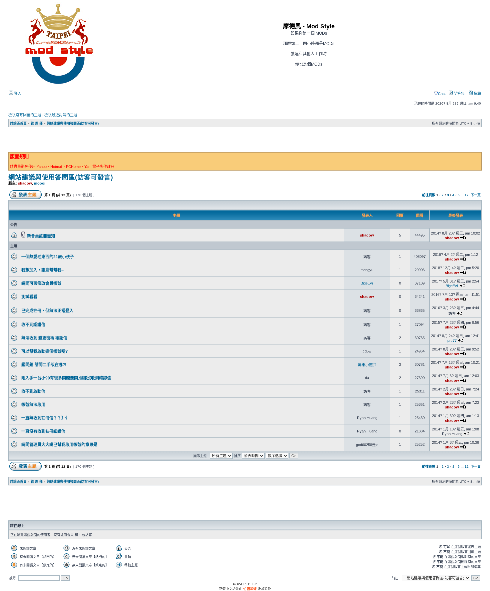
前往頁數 (428, 195)
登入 (17, 94)
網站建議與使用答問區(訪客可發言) (73, 123)
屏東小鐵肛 (367, 365)
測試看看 (29, 297)
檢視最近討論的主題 (60, 115)
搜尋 (477, 94)
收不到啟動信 (33, 391)
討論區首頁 (18, 123)
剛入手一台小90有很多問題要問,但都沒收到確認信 (66, 378)
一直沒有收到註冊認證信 (43, 431)
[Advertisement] (127, 142)
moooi (39, 183)
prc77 (452, 340)
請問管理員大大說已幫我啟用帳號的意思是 (59, 444)
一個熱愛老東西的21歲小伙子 (47, 257)
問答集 (459, 94)
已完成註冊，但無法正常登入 (47, 310)
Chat (442, 94)
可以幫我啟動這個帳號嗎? (44, 351)
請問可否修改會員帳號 (41, 283)
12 (467, 195)
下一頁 (476, 195)
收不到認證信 (33, 324)
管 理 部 (37, 123)
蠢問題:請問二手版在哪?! (43, 364)
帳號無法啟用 (33, 404)
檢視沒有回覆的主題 (24, 115)
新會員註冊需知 (41, 236)
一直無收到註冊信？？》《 (44, 418)
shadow (25, 183)
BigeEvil (367, 283)
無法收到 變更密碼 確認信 (44, 338)
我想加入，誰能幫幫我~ (42, 270)
